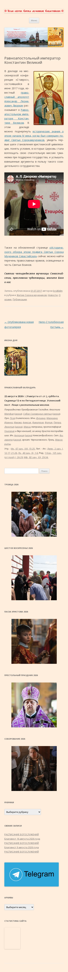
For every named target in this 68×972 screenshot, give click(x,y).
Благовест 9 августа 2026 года (21, 847)
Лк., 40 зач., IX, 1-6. (28, 453)
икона (18, 413)
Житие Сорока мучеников (32, 295)
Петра (57, 422)
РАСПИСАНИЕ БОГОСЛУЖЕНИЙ (21, 834)
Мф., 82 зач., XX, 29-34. (36, 457)
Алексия (27, 422)
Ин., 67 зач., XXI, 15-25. (23, 448)
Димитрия (38, 422)
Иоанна (8, 422)
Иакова (18, 422)
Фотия (48, 422)
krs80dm (58, 290)
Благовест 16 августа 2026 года (22, 838)
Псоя (12, 418)
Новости (53, 295)
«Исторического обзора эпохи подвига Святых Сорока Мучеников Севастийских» (34, 252)
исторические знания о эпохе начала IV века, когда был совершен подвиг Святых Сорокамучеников (34, 136)
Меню (34, 20)
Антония (19, 435)
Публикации (20, 299)
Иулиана (40, 418)
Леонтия (9, 426)
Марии (27, 426)
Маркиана (51, 418)
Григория (9, 431)
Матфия (9, 413)
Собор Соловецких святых (37, 413)
